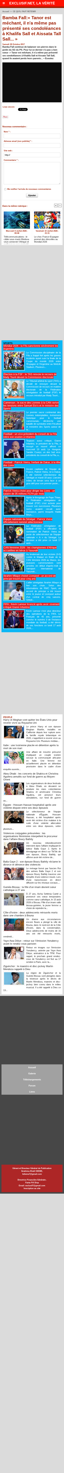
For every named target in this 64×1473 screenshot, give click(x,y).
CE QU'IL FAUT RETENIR (24, 11)
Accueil (5, 11)
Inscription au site (32, 1188)
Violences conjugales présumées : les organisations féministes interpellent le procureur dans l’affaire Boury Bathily (30, 836)
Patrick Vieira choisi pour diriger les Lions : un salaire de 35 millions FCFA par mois (29, 492)
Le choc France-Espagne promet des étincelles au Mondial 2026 (46, 239)
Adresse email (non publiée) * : (18, 141)
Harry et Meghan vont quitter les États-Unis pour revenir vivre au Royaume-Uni (30, 721)
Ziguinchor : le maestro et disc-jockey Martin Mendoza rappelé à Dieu (28, 968)
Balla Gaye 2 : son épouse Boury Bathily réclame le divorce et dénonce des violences (32, 863)
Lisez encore (8, 107)
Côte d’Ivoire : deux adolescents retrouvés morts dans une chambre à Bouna (30, 914)
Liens (32, 1091)
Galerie (32, 1073)
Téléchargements (32, 1079)
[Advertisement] (23, 293)
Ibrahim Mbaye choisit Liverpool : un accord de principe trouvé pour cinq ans (29, 577)
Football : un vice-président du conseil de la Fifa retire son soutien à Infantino (30, 435)
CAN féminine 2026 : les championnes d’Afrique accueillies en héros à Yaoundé (30, 549)
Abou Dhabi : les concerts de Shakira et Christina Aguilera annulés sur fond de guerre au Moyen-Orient (30, 776)
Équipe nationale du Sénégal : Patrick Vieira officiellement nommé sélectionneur (27, 521)
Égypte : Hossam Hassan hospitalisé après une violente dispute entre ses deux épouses (29, 806)
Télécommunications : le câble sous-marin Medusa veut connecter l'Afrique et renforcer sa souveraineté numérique (16, 239)
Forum (32, 1085)
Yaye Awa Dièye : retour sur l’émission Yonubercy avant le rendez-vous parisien (31, 942)
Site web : (8, 151)
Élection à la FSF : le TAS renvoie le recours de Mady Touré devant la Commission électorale (29, 376)
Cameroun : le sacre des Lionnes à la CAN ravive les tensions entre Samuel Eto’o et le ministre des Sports (31, 405)
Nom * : (7, 132)
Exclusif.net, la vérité (32, 3)
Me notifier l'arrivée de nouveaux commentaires (29, 189)
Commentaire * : (11, 160)
